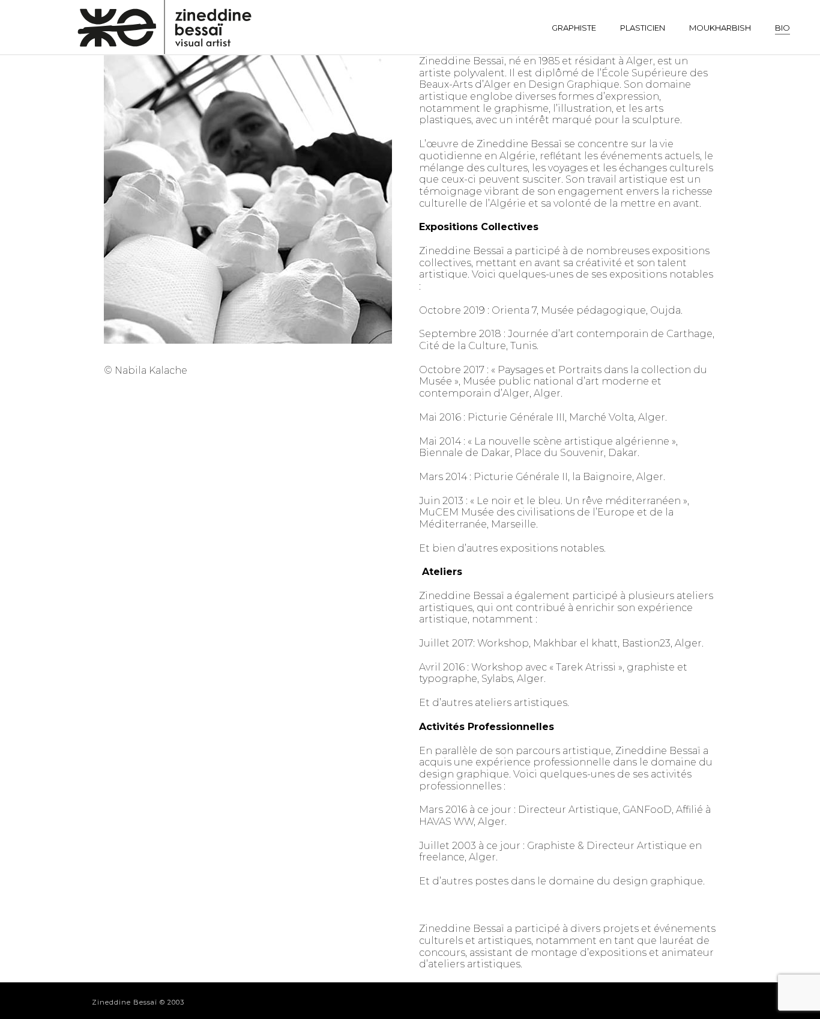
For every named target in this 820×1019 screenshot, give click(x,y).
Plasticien (642, 27)
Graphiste (574, 27)
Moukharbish (720, 27)
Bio (782, 27)
